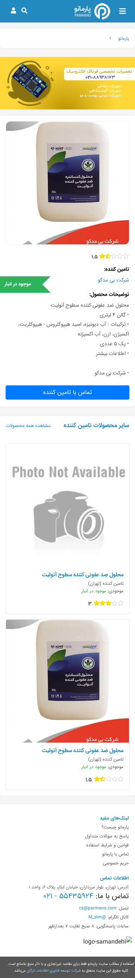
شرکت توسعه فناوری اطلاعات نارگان (54, 971)
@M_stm (97, 917)
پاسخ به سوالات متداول (107, 836)
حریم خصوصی (116, 863)
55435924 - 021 (68, 896)
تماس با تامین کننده (67, 392)
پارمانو (123, 38)
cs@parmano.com (98, 908)
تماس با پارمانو (115, 854)
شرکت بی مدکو (113, 280)
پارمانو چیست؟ (115, 827)
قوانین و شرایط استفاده (107, 845)
